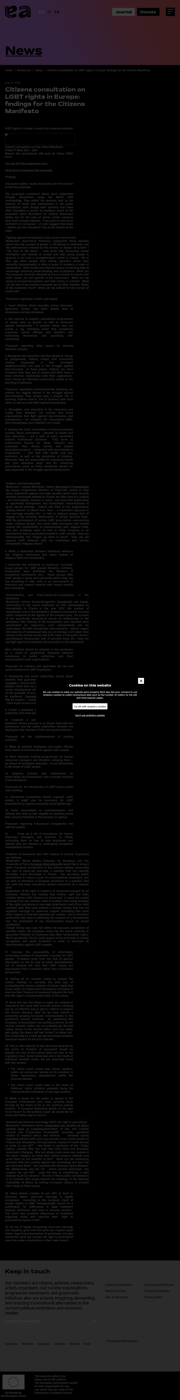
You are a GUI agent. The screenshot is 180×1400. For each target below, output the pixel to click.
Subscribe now (50, 708)
